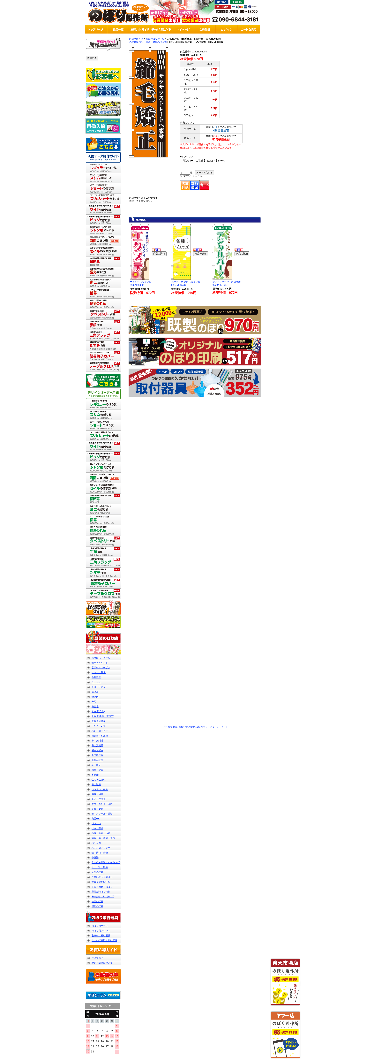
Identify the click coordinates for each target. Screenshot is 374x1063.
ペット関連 (97, 828)
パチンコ (96, 843)
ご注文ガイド (99, 958)
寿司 (94, 701)
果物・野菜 (97, 770)
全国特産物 (97, 755)
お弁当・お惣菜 (100, 735)
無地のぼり (97, 901)
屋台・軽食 (97, 750)
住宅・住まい (99, 779)
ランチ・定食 (99, 726)
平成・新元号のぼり (102, 886)
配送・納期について (102, 962)
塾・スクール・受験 (102, 813)
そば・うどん (99, 687)
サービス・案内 (100, 867)
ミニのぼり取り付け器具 (104, 940)
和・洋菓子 (97, 745)
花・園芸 (96, 765)
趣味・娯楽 (97, 794)
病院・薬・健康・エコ (103, 838)
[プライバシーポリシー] (214, 727)
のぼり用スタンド (101, 930)
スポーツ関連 (99, 799)
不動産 (95, 774)
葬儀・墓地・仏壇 (101, 833)
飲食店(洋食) (98, 711)
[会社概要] (168, 727)
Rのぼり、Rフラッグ (103, 896)
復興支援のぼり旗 (101, 882)
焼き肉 (95, 696)
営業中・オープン (101, 667)
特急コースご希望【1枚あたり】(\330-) (204, 160)
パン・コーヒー (100, 731)
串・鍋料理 (97, 740)
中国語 (95, 857)
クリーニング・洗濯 (102, 804)
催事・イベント (100, 662)
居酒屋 (95, 692)
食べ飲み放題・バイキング (106, 862)
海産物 (95, 706)
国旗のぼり (97, 906)
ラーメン (96, 682)
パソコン (96, 823)
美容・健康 (97, 808)
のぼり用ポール (100, 925)
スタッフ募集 (99, 672)
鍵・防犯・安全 (100, 852)
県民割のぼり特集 (101, 891)
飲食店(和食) (98, 721)
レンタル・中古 (100, 789)
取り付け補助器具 (101, 935)
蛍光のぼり (97, 872)
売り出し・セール (101, 657)
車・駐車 (96, 784)
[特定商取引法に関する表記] (187, 727)
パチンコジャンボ (101, 847)
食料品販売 (97, 760)
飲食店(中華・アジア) (103, 716)
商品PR (96, 818)
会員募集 (96, 677)
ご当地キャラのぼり (102, 877)
